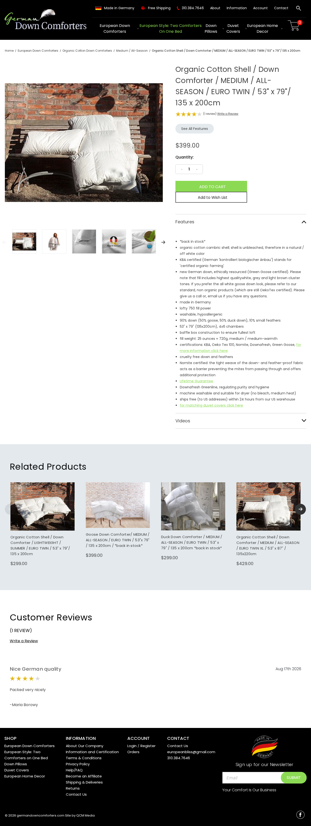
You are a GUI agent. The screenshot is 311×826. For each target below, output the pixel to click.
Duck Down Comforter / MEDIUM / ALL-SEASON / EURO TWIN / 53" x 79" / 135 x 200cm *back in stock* (191, 542)
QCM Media (85, 815)
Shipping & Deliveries (84, 782)
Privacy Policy (78, 764)
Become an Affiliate (84, 776)
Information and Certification (92, 751)
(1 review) (210, 114)
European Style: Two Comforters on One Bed (170, 28)
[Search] (298, 9)
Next (163, 242)
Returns (73, 788)
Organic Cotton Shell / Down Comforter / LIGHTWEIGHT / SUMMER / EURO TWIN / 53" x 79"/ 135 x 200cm (40, 545)
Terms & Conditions (84, 757)
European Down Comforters (115, 28)
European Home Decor (262, 28)
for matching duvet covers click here (211, 405)
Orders (133, 751)
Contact (281, 8)
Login (132, 745)
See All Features (194, 128)
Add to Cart (43, 511)
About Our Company (84, 745)
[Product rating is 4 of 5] (188, 114)
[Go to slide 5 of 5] (10, 509)
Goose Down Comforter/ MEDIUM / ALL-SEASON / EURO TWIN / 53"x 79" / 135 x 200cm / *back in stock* (118, 540)
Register (148, 745)
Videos (182, 421)
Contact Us (76, 794)
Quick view (42, 502)
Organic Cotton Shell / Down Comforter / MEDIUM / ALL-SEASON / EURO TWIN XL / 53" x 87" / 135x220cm (267, 545)
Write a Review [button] (227, 114)
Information (237, 8)
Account (260, 8)
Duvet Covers (233, 28)
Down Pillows (211, 28)
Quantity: (184, 157)
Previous (4, 242)
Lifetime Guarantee (196, 381)
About (215, 8)
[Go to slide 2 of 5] (300, 509)
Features (184, 222)
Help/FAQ (74, 770)
